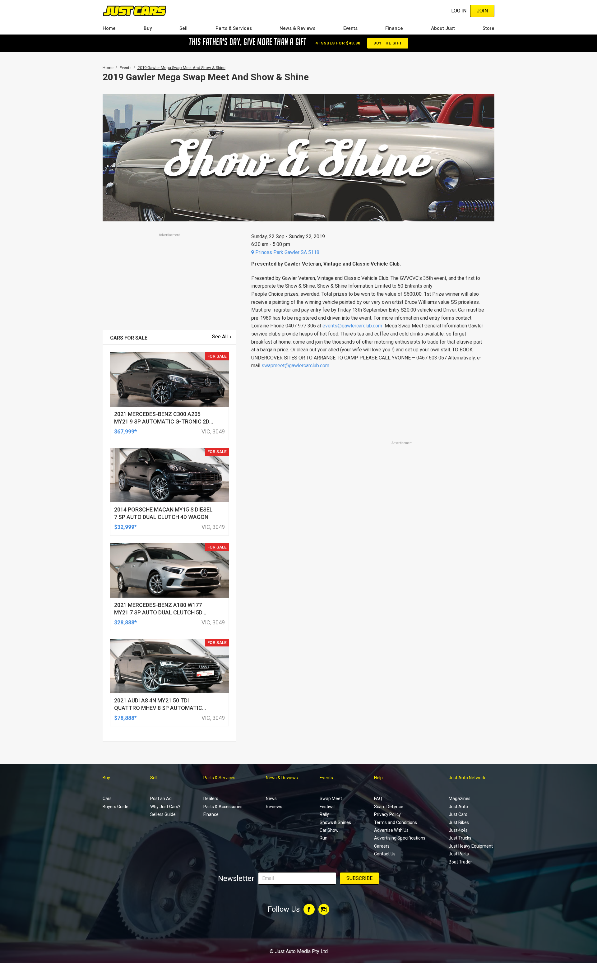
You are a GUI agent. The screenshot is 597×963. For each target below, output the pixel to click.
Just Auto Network (467, 777)
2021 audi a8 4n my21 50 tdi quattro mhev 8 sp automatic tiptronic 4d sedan (158, 708)
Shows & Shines (335, 822)
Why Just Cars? (165, 806)
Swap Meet (331, 798)
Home (109, 28)
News (271, 798)
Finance (394, 28)
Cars (107, 798)
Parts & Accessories (223, 806)
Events (350, 28)
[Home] (134, 10)
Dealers (210, 798)
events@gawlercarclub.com (352, 326)
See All (220, 337)
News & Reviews (297, 28)
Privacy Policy (387, 814)
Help (378, 777)
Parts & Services (233, 28)
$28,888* (125, 622)
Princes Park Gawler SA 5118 (286, 252)
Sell (183, 28)
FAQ (378, 798)
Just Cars (458, 814)
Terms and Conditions (395, 822)
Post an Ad (161, 798)
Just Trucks (460, 838)
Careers (382, 846)
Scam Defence (388, 806)
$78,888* (125, 718)
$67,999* (125, 431)
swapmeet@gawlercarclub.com (295, 365)
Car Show (329, 830)
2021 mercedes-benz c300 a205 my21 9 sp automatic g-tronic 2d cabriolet (161, 421)
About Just (443, 28)
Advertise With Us (391, 830)
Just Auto (458, 806)
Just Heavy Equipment (471, 846)
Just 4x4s (458, 830)
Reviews (274, 806)
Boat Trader (460, 861)
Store (488, 28)
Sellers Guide (163, 814)
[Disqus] (369, 619)
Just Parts (459, 853)
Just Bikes (459, 822)
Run (323, 838)
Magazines (459, 798)
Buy (148, 28)
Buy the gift (387, 43)
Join (482, 11)
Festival (327, 806)
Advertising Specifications (399, 838)
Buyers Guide (115, 806)
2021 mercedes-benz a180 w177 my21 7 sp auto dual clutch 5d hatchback (158, 612)
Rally (324, 814)
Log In (458, 11)
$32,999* (125, 527)
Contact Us (385, 853)
